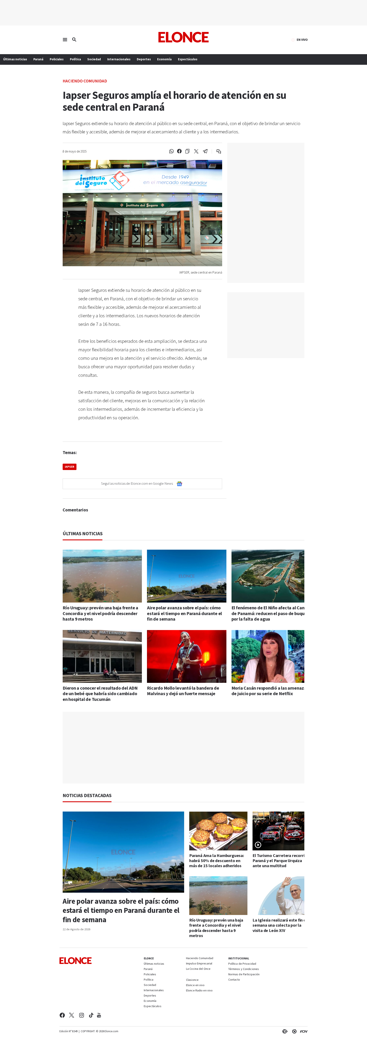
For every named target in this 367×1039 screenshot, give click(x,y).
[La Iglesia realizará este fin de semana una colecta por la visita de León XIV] (282, 895)
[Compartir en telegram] (205, 151)
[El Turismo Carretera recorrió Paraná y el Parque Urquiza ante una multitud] (282, 831)
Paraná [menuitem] (38, 59)
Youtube (99, 1015)
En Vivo (302, 40)
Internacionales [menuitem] (118, 59)
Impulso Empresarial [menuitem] (199, 964)
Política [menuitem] (75, 59)
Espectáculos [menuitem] (187, 59)
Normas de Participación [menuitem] (244, 974)
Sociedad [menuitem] (94, 59)
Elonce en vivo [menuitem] (195, 985)
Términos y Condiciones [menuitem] (243, 969)
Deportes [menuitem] (144, 59)
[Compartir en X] (196, 151)
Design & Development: (303, 1031)
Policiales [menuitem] (57, 59)
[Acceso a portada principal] (183, 37)
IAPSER (69, 467)
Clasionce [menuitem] (192, 980)
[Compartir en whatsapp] (171, 151)
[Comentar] (216, 151)
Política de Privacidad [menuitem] (242, 964)
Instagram (81, 1015)
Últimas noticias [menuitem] (15, 59)
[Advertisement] (187, 747)
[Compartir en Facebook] (179, 151)
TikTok (91, 1015)
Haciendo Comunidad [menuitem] (199, 958)
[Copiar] (187, 151)
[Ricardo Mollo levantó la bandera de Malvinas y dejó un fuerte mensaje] (186, 656)
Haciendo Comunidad (85, 80)
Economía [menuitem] (164, 59)
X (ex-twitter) (71, 1015)
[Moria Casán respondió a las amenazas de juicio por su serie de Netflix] (271, 656)
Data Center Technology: (293, 1031)
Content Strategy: (284, 1031)
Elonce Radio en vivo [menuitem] (199, 990)
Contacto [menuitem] (234, 980)
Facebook (62, 1015)
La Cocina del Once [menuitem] (198, 969)
